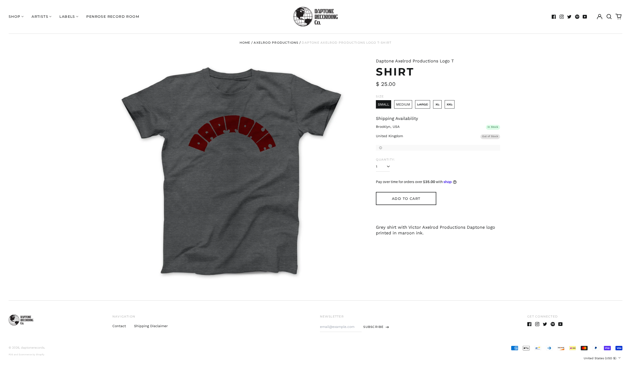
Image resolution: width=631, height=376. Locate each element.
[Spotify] (577, 17)
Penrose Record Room (112, 16)
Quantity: (385, 159)
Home (245, 42)
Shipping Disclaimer (151, 326)
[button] (609, 17)
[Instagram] (562, 17)
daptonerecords (32, 347)
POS (11, 354)
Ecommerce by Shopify (31, 354)
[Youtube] (585, 17)
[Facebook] (554, 17)
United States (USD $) (600, 358)
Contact (119, 326)
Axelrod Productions (276, 42)
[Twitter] (569, 17)
